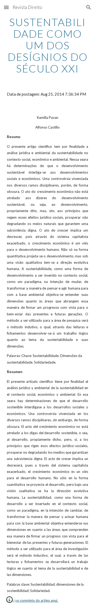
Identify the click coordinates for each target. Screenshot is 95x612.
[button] (6, 7)
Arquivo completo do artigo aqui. (32, 600)
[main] (47, 45)
